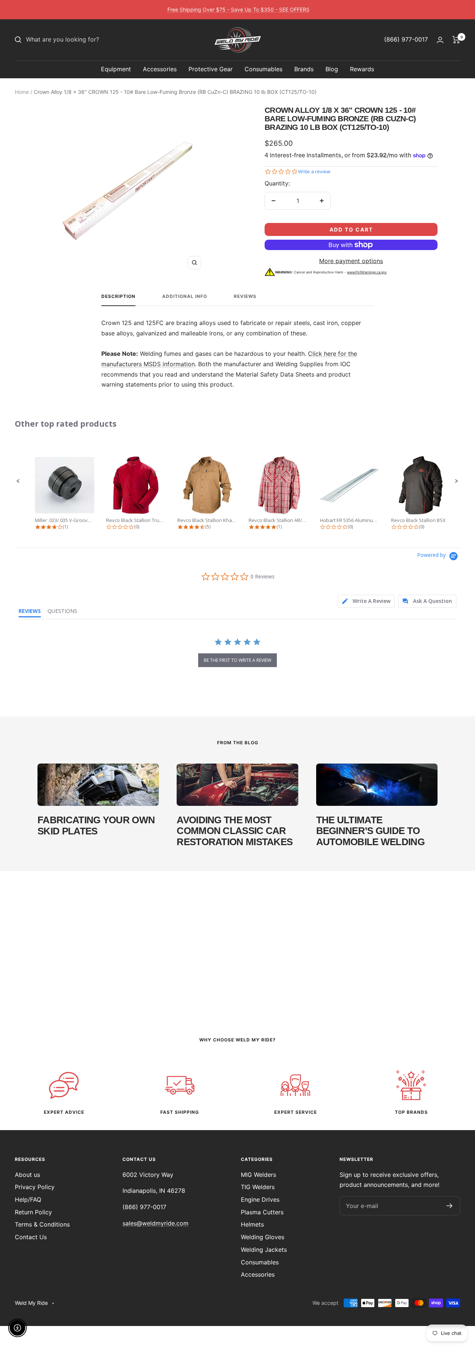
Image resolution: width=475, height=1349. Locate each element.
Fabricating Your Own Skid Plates (96, 825)
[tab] (366, 601)
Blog (331, 69)
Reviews (245, 296)
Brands (304, 69)
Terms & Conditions (42, 1224)
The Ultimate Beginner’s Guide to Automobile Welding (370, 830)
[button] (18, 481)
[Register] (449, 1205)
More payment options (351, 261)
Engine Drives (260, 1199)
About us (27, 1174)
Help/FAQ (28, 1199)
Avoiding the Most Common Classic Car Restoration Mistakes (234, 830)
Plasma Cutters (262, 1212)
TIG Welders (258, 1187)
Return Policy (33, 1212)
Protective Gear (211, 69)
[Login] (440, 40)
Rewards (362, 69)
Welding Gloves (262, 1237)
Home (22, 92)
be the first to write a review (237, 660)
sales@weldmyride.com (155, 1223)
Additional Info (184, 296)
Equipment (116, 69)
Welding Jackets (264, 1249)
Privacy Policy (35, 1187)
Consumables (263, 69)
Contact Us (31, 1237)
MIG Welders (258, 1174)
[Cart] (456, 39)
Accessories (160, 69)
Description (118, 296)
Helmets (252, 1224)
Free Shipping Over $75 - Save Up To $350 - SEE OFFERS (238, 9)
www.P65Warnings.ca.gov (367, 272)
